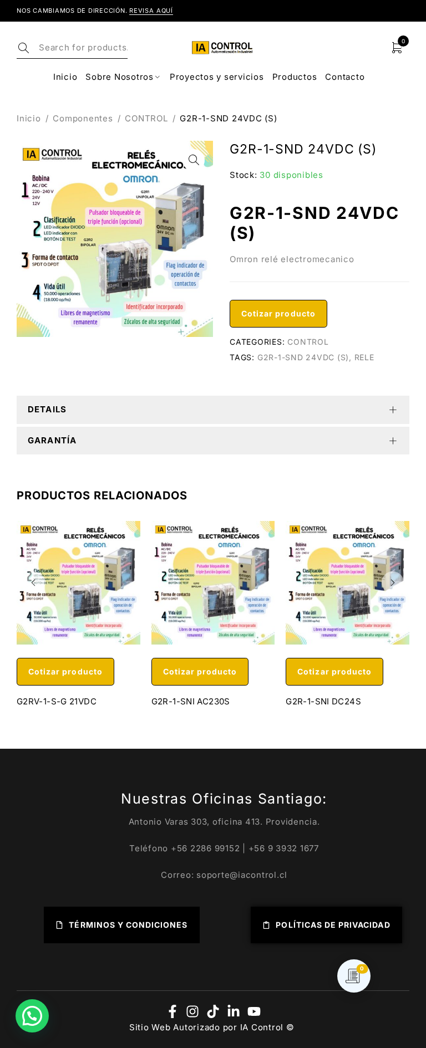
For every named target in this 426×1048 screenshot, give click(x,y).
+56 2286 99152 (205, 848)
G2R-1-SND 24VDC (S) (303, 357)
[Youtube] (254, 1011)
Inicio (29, 118)
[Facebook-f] (172, 1011)
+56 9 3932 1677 (283, 848)
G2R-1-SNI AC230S (190, 701)
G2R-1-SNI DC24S (323, 701)
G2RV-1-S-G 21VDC (57, 701)
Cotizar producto (278, 313)
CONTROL (146, 118)
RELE (364, 357)
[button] (193, 160)
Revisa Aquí (151, 10)
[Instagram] (192, 1011)
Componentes (83, 118)
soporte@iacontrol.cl (241, 875)
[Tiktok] (213, 1011)
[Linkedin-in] (233, 1011)
